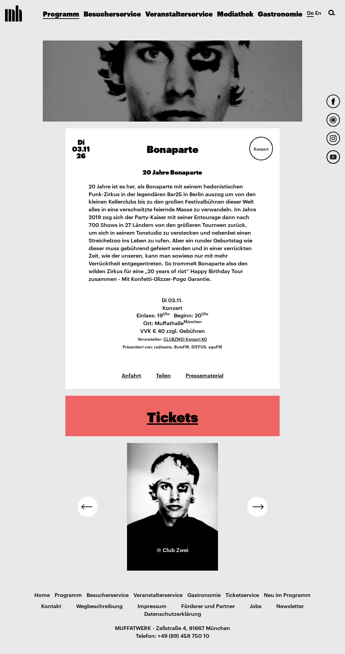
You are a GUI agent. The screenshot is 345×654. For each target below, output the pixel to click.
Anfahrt (131, 375)
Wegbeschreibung (99, 605)
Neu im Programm (287, 594)
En (318, 12)
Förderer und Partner (208, 605)
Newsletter (290, 605)
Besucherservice (112, 13)
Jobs (255, 605)
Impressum (151, 605)
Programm (61, 13)
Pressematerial (204, 375)
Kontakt (51, 605)
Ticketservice (242, 594)
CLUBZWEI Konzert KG (185, 339)
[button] (87, 507)
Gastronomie (280, 13)
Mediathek (235, 13)
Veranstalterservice (179, 13)
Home (42, 594)
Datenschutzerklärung (172, 613)
